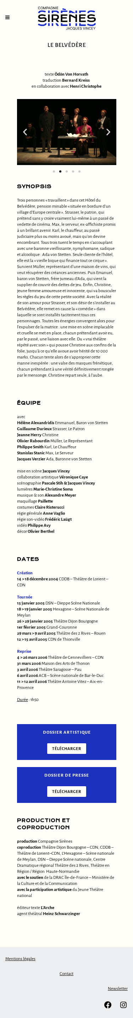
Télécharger (66, 748)
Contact (66, 974)
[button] (25, 132)
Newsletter (118, 988)
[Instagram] (123, 1008)
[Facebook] (108, 1008)
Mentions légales (20, 959)
